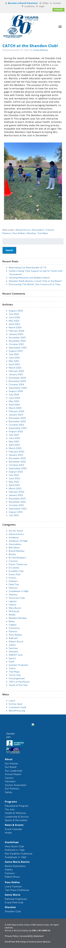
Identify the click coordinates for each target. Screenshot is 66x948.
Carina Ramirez (40, 50)
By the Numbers (17, 557)
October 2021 (16, 505)
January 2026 (16, 334)
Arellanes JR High (18, 540)
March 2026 (15, 327)
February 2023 (16, 451)
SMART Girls (16, 654)
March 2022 (15, 488)
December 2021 (17, 498)
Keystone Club (17, 597)
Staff (11, 661)
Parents (13, 631)
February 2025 (16, 371)
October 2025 (16, 344)
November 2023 (17, 421)
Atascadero (38, 229)
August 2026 (16, 310)
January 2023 (16, 454)
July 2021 (14, 515)
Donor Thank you (18, 564)
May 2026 (14, 320)
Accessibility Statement (32, 936)
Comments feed (17, 707)
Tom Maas (42, 233)
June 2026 (14, 317)
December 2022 (17, 458)
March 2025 (15, 367)
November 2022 (17, 461)
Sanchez (13, 648)
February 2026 (16, 330)
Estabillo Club (16, 571)
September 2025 (18, 347)
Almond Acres (22, 229)
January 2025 (16, 374)
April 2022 (14, 485)
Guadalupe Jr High (19, 591)
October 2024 (16, 384)
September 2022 (18, 468)
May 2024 (14, 401)
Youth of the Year (18, 685)
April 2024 (14, 404)
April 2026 (14, 324)
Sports (12, 658)
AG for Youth (16, 530)
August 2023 (16, 431)
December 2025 (17, 337)
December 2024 (17, 377)
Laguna (12, 601)
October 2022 (16, 465)
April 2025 (14, 364)
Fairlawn (13, 581)
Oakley (12, 624)
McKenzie (14, 611)
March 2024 (15, 408)
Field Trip (14, 584)
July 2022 (14, 475)
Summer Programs (18, 665)
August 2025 (16, 350)
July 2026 (14, 314)
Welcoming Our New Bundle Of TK (27, 267)
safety (12, 644)
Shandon (31, 233)
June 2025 (14, 357)
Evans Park (15, 574)
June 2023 (14, 438)
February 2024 (16, 411)
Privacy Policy (11, 936)
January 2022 (16, 495)
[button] (60, 26)
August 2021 (16, 511)
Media (12, 614)
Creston (49, 229)
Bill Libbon (14, 547)
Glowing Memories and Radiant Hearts (29, 277)
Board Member (17, 550)
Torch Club (15, 675)
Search (9, 250)
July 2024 (14, 394)
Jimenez (13, 594)
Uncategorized (17, 678)
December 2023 (17, 418)
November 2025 (17, 340)
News (12, 621)
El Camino (14, 567)
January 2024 (16, 414)
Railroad (13, 638)
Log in (12, 700)
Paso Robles (19, 233)
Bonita (12, 554)
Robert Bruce (16, 641)
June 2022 (14, 478)
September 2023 (18, 428)
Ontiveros (14, 628)
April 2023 (14, 444)
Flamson (6, 233)
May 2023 (14, 441)
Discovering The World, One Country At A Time (34, 284)
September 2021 (18, 508)
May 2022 (14, 481)
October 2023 (16, 424)
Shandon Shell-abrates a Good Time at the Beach (35, 281)
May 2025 (14, 361)
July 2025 (14, 354)
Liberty (12, 604)
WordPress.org (17, 710)
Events (12, 577)
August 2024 (16, 391)
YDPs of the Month (19, 681)
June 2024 (14, 397)
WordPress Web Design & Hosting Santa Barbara (27, 942)
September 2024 (18, 387)
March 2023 (15, 448)
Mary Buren (15, 607)
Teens (12, 668)
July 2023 (14, 434)
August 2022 (16, 471)
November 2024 (17, 381)
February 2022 (16, 491)
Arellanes (14, 537)
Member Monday (18, 618)
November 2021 (17, 501)
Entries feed (15, 703)
